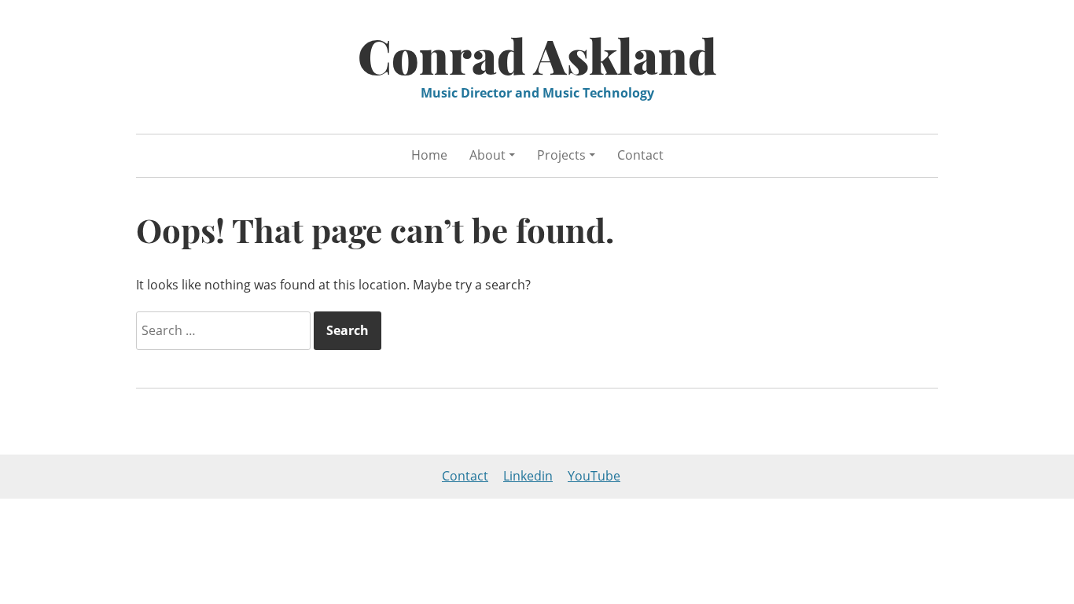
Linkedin (528, 475)
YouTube (594, 475)
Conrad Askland (537, 55)
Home (429, 155)
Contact (640, 155)
